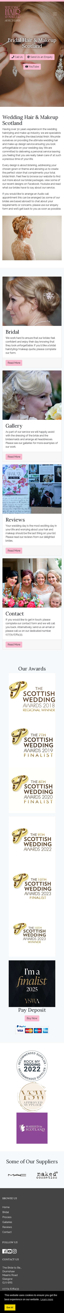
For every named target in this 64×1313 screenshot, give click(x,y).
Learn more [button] (47, 1299)
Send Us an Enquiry (41, 57)
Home (5, 1207)
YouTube (33, 66)
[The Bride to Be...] (12, 13)
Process (6, 1217)
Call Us (18, 57)
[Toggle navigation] (55, 14)
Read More (14, 362)
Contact (7, 1232)
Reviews (7, 1227)
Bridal (5, 1212)
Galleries (7, 1222)
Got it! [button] (10, 1307)
